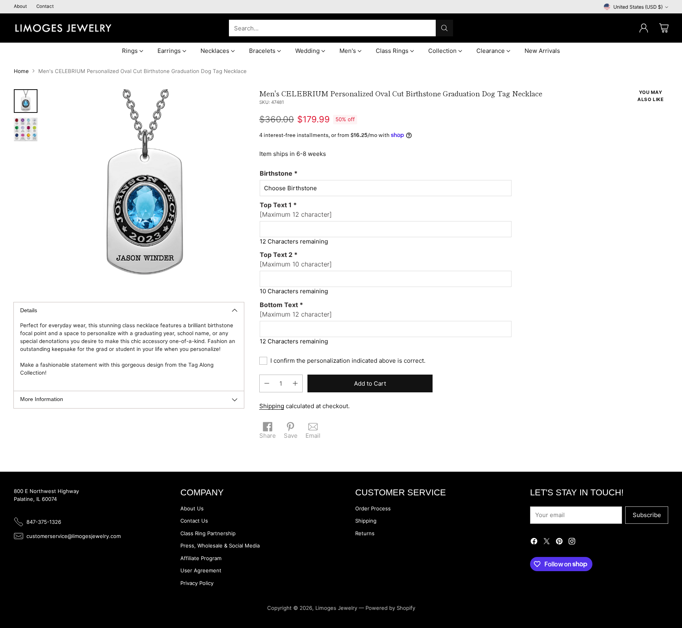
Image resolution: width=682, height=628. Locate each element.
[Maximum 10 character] (296, 259)
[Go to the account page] (643, 28)
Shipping (271, 406)
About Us (192, 508)
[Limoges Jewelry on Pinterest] (559, 542)
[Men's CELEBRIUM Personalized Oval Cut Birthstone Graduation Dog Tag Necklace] (144, 188)
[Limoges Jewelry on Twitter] (546, 542)
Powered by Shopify (390, 608)
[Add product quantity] (295, 383)
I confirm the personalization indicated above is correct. (347, 360)
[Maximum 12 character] (296, 209)
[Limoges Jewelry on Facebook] (534, 542)
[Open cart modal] (663, 28)
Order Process (373, 508)
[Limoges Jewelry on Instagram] (572, 542)
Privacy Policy (197, 583)
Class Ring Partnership (208, 533)
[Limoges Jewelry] (63, 28)
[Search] (444, 28)
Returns (365, 533)
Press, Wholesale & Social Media (220, 545)
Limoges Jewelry (336, 608)
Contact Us (194, 520)
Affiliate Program (200, 558)
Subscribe (647, 515)
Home (21, 71)
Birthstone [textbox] (279, 173)
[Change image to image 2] (25, 129)
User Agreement (200, 570)
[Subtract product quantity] (267, 383)
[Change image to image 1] (25, 101)
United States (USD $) (638, 7)
